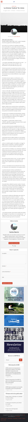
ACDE (24, 415)
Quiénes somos (4, 418)
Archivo (23, 418)
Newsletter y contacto (17, 418)
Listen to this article (8, 39)
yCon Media (17, 416)
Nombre (4, 266)
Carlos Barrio (17, 36)
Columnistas (10, 418)
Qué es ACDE (3, 419)
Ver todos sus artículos (14, 243)
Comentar (13, 10)
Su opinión (4, 253)
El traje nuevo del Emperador (12, 408)
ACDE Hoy (14, 6)
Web (3, 277)
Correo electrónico (6, 271)
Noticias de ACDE (14, 365)
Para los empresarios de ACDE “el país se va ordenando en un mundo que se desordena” (13, 381)
